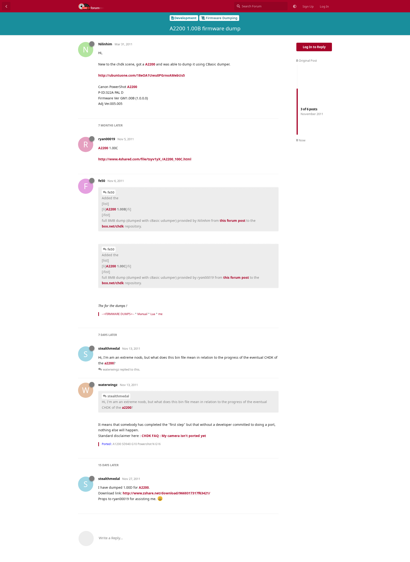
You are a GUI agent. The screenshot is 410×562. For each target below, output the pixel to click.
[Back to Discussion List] (6, 6)
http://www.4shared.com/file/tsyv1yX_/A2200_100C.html (144, 159)
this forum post (232, 220)
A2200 (150, 64)
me (160, 314)
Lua (152, 314)
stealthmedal (118, 396)
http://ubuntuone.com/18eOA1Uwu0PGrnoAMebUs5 (141, 75)
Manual (142, 314)
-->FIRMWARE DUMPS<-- (118, 314)
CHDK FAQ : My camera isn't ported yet (174, 435)
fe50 (110, 192)
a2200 (109, 363)
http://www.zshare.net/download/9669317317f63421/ (166, 493)
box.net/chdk (113, 226)
